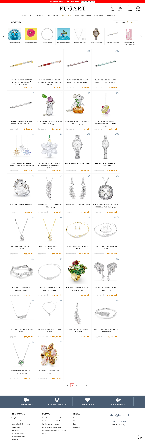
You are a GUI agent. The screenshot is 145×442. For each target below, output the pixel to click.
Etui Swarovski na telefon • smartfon (113, 43)
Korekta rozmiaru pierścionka (51, 421)
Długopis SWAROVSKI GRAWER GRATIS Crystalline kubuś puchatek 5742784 (21, 82)
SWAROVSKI (67, 15)
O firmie (75, 421)
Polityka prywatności (18, 436)
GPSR (44, 433)
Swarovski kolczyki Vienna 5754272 (77, 205)
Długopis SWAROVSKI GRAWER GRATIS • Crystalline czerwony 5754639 (49, 82)
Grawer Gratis (15, 427)
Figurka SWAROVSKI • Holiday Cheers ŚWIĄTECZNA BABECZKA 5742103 (106, 124)
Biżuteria (26, 15)
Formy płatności (16, 421)
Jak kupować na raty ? (18, 433)
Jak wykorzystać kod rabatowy (52, 427)
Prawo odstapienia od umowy (21, 424)
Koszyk (138, 7)
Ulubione (129, 7)
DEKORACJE (111, 15)
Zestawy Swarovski (64, 42)
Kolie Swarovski (31, 42)
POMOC (46, 413)
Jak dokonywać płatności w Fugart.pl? (54, 430)
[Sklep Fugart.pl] (72, 8)
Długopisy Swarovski (97, 42)
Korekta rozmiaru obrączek (50, 424)
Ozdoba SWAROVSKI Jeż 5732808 (21, 205)
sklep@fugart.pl (118, 415)
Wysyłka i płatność (17, 418)
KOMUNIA (98, 15)
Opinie (75, 424)
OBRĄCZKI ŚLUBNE (83, 15)
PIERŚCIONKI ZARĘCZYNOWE (46, 15)
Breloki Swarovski (130, 42)
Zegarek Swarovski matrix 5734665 (77, 163)
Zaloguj (120, 7)
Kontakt (75, 418)
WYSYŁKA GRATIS (26, 404)
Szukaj (112, 7)
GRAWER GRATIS (88, 404)
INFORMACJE (18, 413)
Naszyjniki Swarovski (15, 42)
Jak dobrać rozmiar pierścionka (52, 418)
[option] (15, 36)
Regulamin (14, 439)
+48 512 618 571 (119, 421)
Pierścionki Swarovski (48, 42)
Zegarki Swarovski (80, 42)
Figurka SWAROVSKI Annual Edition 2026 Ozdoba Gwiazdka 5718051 (49, 165)
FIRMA (76, 413)
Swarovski (76, 427)
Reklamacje (15, 430)
